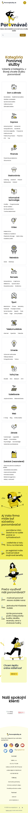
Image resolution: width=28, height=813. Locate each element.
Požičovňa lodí (8, 133)
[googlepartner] (20, 750)
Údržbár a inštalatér (10, 99)
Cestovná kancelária (10, 472)
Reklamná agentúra (9, 477)
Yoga (11, 313)
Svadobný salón (8, 238)
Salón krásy (19, 236)
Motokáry (21, 306)
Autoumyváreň (8, 126)
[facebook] (6, 745)
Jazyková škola (8, 398)
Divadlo (6, 379)
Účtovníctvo (7, 160)
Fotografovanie (8, 359)
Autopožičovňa (8, 129)
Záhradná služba (8, 106)
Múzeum (16, 379)
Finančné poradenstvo (10, 158)
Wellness (11, 262)
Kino (11, 379)
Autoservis (17, 126)
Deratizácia (7, 97)
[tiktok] (17, 745)
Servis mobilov (8, 206)
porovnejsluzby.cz (14, 800)
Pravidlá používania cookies (14, 788)
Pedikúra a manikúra (10, 234)
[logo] (9, 2)
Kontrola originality (9, 131)
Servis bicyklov (8, 311)
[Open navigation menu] (24, 2)
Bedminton (7, 306)
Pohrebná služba (9, 474)
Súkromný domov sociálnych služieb (12, 466)
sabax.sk (14, 796)
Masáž (5, 439)
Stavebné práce (8, 286)
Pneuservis (20, 131)
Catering (6, 180)
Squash (16, 311)
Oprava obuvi (16, 284)
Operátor (13, 333)
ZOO (22, 379)
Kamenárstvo (8, 281)
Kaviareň (13, 180)
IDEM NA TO (14, 674)
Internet (6, 333)
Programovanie (14, 204)
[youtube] (22, 745)
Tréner (6, 313)
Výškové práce (8, 104)
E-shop (6, 418)
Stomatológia (16, 442)
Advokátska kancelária (10, 470)
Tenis (21, 311)
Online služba (18, 418)
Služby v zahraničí (9, 479)
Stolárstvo (18, 286)
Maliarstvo (7, 284)
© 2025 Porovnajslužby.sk (11, 807)
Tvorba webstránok (9, 211)
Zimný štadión (18, 313)
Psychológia (7, 442)
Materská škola (18, 398)
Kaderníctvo (7, 231)
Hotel (5, 262)
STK (5, 138)
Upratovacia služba (9, 102)
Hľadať (23, 35)
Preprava (19, 136)
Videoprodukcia (8, 357)
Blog (11, 418)
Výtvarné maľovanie (10, 354)
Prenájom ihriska (15, 309)
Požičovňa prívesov (9, 136)
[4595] (16, 712)
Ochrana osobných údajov (14, 785)
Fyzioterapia (7, 437)
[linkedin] (11, 751)
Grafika (6, 204)
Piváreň (20, 180)
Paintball (6, 309)
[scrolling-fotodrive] (4, 712)
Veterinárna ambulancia (11, 444)
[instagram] (11, 745)
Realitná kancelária (18, 97)
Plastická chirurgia (9, 236)
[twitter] (5, 751)
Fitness (14, 306)
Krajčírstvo (17, 281)
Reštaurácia (7, 182)
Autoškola (17, 129)
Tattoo (17, 359)
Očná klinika (12, 439)
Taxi (9, 138)
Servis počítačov (9, 209)
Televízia (20, 333)
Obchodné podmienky (14, 782)
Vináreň (15, 182)
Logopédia (16, 437)
